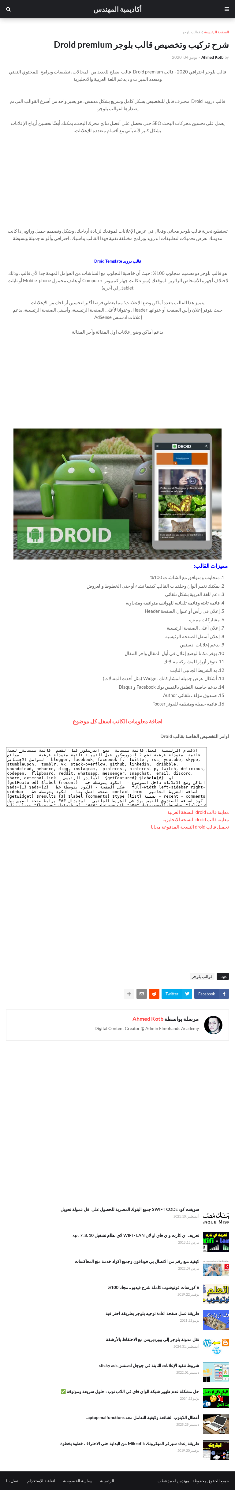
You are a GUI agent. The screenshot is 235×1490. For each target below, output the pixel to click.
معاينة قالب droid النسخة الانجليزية (195, 819)
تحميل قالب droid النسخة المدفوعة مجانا (190, 826)
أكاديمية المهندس (118, 9)
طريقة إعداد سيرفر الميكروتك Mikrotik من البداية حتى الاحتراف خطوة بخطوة (129, 1443)
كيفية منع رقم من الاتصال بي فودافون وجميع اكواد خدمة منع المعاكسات (137, 1261)
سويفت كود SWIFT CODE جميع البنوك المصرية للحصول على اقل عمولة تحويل (130, 1209)
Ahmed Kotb (147, 1018)
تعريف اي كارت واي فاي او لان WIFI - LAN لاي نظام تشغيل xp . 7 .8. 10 (136, 1235)
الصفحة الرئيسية (216, 32)
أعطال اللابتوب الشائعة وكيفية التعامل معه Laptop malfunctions (142, 1417)
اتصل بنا (13, 1480)
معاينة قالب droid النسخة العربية (198, 812)
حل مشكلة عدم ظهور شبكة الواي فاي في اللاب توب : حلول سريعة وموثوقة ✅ (130, 1391)
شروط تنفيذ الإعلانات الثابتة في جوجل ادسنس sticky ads (149, 1365)
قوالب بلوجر (191, 32)
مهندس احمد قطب (173, 1480)
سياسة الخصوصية (77, 1480)
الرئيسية (107, 1480)
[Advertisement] (117, 177)
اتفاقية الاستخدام (41, 1480)
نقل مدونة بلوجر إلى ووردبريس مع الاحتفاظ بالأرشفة (152, 1339)
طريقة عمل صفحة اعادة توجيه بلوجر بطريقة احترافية (152, 1313)
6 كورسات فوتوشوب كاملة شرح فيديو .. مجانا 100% (153, 1287)
